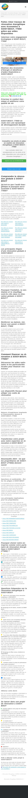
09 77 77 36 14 (14, 1)
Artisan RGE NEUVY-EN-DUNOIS (11, 537)
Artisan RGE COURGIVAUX (9, 535)
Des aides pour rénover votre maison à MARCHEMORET (21, 223)
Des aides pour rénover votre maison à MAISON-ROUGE (7, 229)
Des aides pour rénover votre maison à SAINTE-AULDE (21, 242)
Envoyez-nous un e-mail (14, 169)
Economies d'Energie (13, 13)
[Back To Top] (24, 794)
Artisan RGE (4, 13)
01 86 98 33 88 (16, 96)
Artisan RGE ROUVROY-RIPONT (11, 539)
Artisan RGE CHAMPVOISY (9, 523)
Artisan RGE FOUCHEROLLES (10, 525)
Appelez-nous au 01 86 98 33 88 (14, 160)
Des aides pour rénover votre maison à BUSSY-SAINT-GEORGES (7, 235)
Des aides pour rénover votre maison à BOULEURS (7, 223)
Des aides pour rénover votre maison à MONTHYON (21, 229)
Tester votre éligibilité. (14, 62)
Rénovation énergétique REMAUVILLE (13, 779)
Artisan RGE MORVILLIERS (9, 521)
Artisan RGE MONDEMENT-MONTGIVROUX (13, 518)
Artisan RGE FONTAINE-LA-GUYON (11, 528)
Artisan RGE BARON (8, 530)
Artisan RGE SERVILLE (8, 532)
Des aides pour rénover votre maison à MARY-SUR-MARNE (21, 235)
